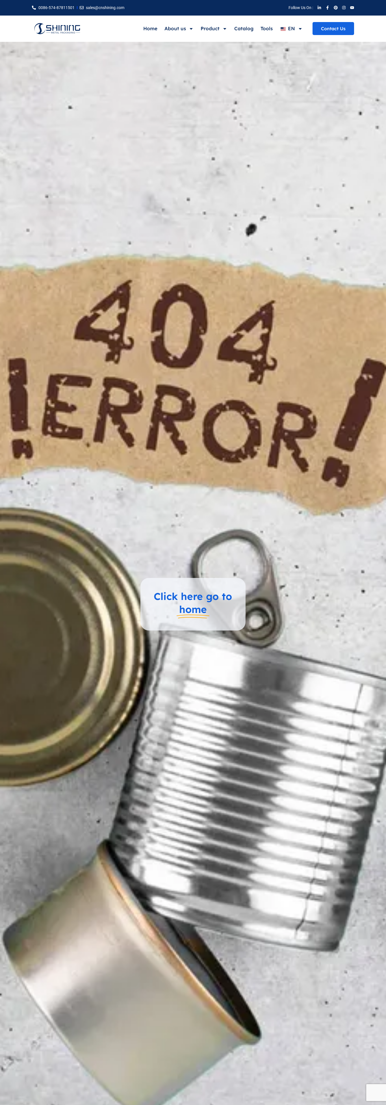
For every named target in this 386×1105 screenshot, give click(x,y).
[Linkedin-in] (319, 8)
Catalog (243, 28)
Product (210, 28)
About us (175, 28)
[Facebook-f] (327, 8)
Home (150, 28)
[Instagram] (344, 8)
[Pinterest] (336, 8)
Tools (267, 28)
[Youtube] (352, 8)
